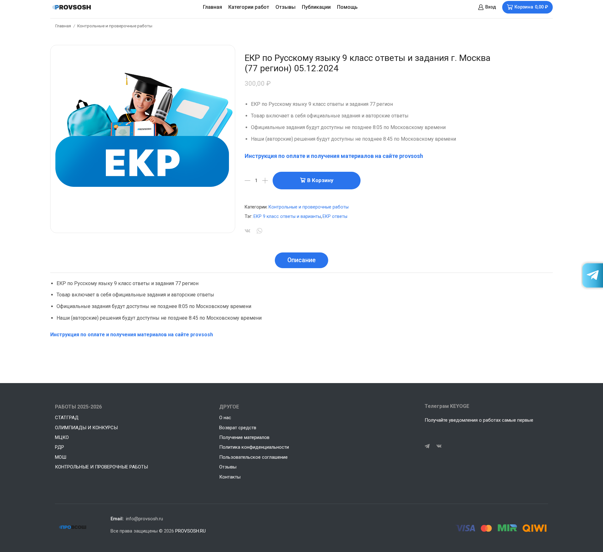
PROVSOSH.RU (190, 531)
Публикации (316, 7)
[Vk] (439, 446)
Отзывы (285, 7)
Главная (212, 7)
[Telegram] (427, 446)
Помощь (347, 7)
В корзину (320, 180)
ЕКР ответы (335, 216)
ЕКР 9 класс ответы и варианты (287, 216)
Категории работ (248, 7)
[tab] (301, 260)
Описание (301, 260)
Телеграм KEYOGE (447, 406)
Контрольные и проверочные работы (114, 25)
